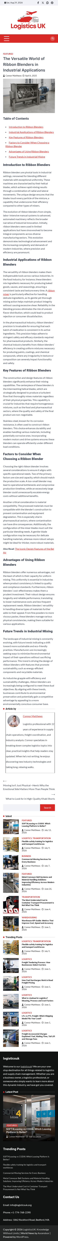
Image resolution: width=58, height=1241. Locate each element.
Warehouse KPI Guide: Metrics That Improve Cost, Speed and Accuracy (37, 921)
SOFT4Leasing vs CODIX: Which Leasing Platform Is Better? (36, 824)
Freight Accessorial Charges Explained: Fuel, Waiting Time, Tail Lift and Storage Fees (38, 1036)
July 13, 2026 (35, 1137)
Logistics (27, 838)
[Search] (52, 38)
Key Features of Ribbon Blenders (26, 137)
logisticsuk (26, 1066)
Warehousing (29, 917)
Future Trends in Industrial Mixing (27, 156)
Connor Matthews (14, 76)
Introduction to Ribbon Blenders (26, 126)
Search (47, 807)
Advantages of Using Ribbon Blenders (29, 151)
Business (26, 856)
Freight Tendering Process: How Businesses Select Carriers (36, 963)
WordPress (22, 1236)
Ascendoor (43, 1233)
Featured (8, 54)
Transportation (42, 838)
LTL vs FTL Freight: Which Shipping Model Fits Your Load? (37, 1017)
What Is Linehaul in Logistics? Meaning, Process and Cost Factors (37, 999)
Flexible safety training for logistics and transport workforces (37, 842)
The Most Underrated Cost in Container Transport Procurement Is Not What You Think (38, 902)
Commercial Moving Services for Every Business (24, 1173)
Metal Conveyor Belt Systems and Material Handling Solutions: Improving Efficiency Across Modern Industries (38, 881)
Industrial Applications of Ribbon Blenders (31, 132)
